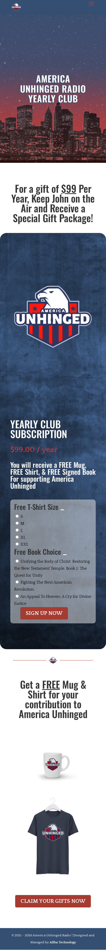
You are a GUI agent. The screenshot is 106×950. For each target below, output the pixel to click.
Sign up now (44, 613)
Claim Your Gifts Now (53, 901)
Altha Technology (63, 942)
